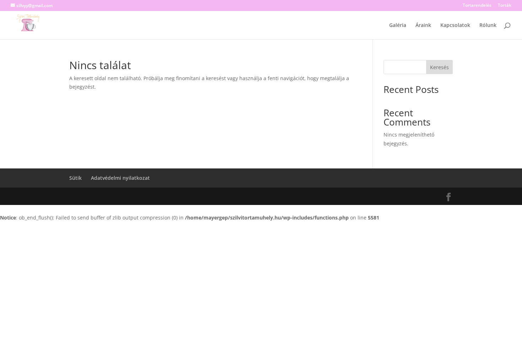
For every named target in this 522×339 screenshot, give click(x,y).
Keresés (439, 67)
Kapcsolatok (455, 25)
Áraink (423, 25)
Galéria (397, 25)
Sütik (75, 177)
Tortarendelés (477, 5)
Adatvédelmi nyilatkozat (120, 177)
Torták (504, 5)
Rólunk (487, 25)
